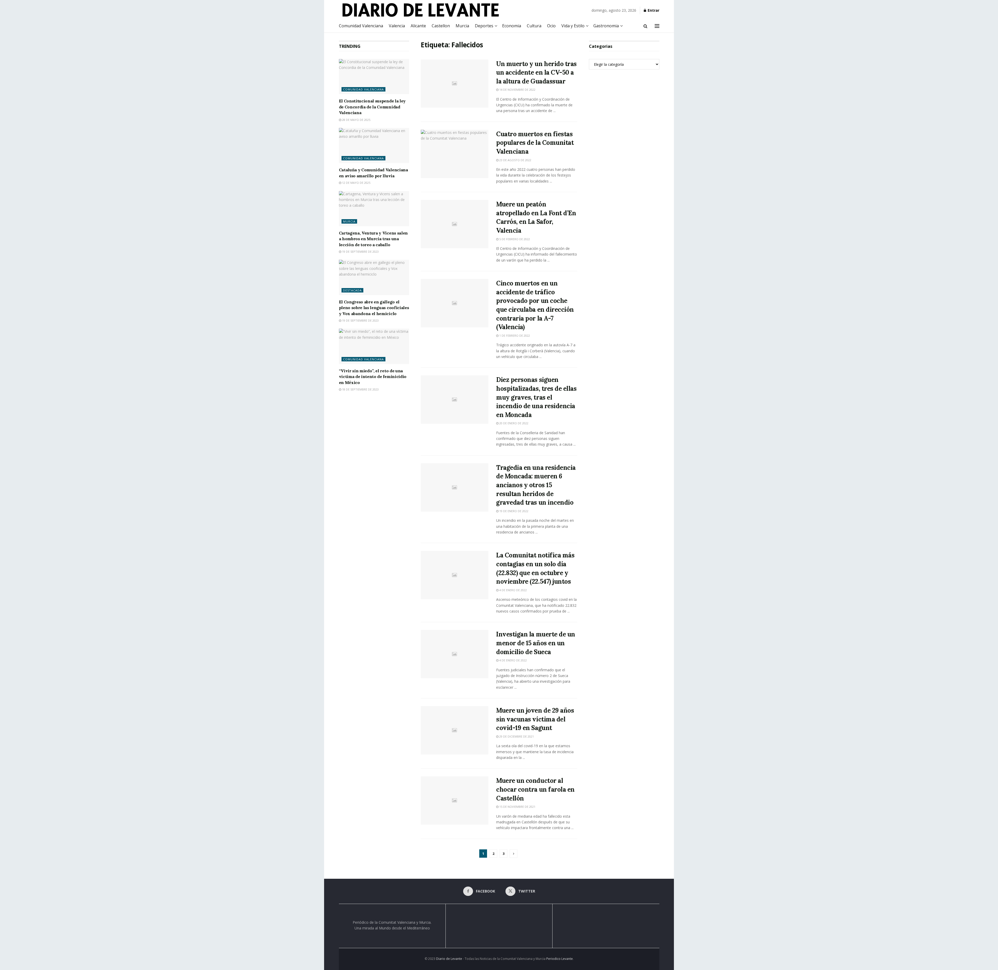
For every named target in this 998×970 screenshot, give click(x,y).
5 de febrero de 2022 (514, 239)
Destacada (352, 290)
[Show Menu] (657, 26)
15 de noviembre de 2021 (516, 807)
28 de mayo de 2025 (355, 120)
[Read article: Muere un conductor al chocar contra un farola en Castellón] (454, 800)
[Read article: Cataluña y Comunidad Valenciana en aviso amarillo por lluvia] (374, 145)
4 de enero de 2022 (512, 590)
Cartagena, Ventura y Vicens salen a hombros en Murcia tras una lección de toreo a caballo (373, 238)
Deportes (484, 26)
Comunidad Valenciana (361, 26)
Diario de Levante (449, 958)
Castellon (441, 26)
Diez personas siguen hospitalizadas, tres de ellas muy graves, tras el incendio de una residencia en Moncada (536, 397)
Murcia (462, 26)
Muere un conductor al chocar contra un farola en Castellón (535, 789)
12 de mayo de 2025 (355, 183)
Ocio (551, 26)
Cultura (534, 26)
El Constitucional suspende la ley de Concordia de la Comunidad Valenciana (372, 106)
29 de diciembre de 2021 (516, 736)
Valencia (397, 26)
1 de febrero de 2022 (514, 335)
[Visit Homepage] (430, 9)
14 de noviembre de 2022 (516, 90)
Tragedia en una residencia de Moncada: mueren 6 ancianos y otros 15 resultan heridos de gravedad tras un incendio (536, 485)
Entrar (653, 10)
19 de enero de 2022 (513, 511)
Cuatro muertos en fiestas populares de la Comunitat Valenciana (535, 142)
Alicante (418, 26)
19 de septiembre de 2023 (360, 251)
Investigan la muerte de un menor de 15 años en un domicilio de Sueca (535, 643)
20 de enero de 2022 (513, 423)
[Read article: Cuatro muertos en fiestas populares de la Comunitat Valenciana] (454, 154)
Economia (511, 26)
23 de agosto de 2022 (514, 160)
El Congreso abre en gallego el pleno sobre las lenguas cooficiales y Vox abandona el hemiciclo (374, 307)
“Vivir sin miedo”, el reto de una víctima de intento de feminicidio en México (372, 376)
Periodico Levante (559, 958)
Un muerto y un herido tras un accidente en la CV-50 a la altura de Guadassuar (536, 72)
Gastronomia (606, 26)
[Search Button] (645, 25)
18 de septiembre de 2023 (360, 389)
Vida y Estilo (573, 26)
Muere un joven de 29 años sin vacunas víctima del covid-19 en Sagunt (535, 719)
